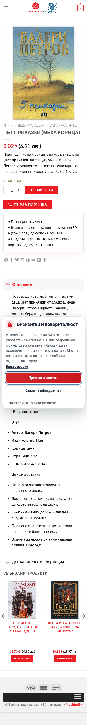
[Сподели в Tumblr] (44, 260)
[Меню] (6, 7)
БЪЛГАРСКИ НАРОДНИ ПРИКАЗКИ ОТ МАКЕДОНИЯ (22, 627)
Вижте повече (17, 366)
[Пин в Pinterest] (28, 260)
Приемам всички (43, 378)
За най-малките (63, 125)
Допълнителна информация (38, 561)
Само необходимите (43, 391)
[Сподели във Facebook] (11, 260)
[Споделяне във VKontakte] (33, 260)
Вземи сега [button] (22, 658)
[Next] (84, 625)
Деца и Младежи (32, 125)
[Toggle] (7, 284)
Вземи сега (41, 190)
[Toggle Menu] (77, 697)
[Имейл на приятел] (22, 260)
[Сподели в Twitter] (17, 260)
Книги (8, 125)
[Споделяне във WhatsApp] (6, 260)
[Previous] (3, 625)
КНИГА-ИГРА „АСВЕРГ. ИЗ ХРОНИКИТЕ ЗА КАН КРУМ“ (64, 627)
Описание (22, 284)
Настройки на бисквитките (32, 402)
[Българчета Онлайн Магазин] (43, 8)
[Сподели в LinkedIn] (39, 260)
